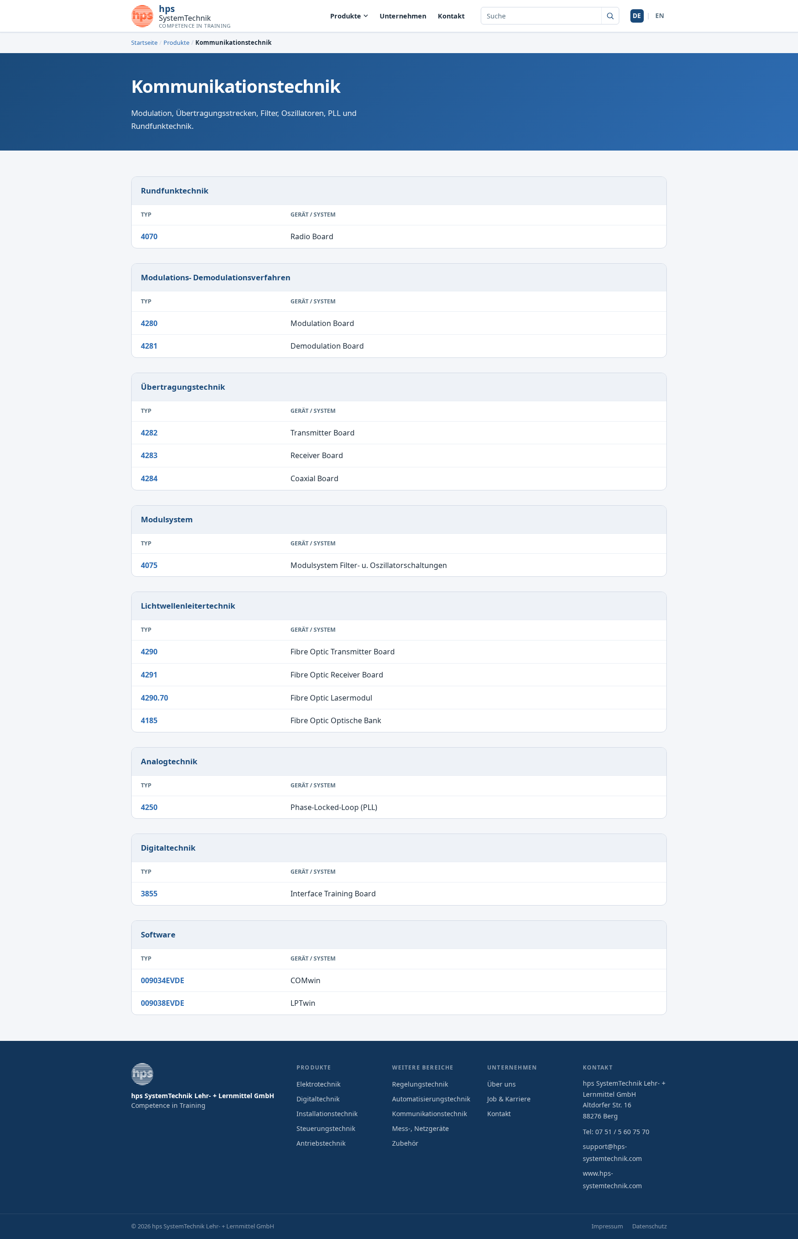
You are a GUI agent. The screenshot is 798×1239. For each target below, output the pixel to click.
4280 (149, 323)
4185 (149, 720)
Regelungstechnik (420, 1084)
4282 (149, 433)
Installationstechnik (326, 1113)
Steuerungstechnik (325, 1128)
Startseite (144, 42)
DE (637, 15)
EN (659, 15)
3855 (149, 893)
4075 (149, 565)
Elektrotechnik (318, 1084)
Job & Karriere (509, 1098)
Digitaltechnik (317, 1098)
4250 (149, 807)
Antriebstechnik (320, 1143)
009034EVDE (162, 980)
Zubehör (405, 1143)
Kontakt (451, 16)
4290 (149, 652)
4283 (149, 455)
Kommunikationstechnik (429, 1113)
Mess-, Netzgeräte (420, 1128)
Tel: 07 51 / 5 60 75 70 (616, 1131)
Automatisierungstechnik (431, 1098)
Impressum (607, 1226)
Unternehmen (403, 16)
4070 (149, 236)
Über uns (501, 1084)
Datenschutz (649, 1226)
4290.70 (154, 698)
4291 (149, 675)
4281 (149, 346)
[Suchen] (610, 15)
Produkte (345, 16)
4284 (149, 478)
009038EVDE (162, 1003)
